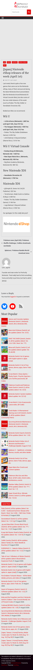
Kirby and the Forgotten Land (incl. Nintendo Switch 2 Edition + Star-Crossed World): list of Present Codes (16, 599)
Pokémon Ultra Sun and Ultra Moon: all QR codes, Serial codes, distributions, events (19, 478)
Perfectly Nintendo (16, 663)
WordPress (4, 665)
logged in (13, 297)
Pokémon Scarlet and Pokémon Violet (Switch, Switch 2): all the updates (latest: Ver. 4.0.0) (19, 387)
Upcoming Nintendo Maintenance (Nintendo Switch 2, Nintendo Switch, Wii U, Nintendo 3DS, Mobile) (16, 613)
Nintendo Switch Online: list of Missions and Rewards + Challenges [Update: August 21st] (20, 443)
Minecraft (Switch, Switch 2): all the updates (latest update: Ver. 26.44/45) (19, 350)
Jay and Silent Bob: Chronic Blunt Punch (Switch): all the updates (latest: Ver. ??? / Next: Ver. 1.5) (15, 527)
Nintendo (14, 62)
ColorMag (16, 665)
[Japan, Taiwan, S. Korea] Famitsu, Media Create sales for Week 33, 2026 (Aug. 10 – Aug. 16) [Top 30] (15, 635)
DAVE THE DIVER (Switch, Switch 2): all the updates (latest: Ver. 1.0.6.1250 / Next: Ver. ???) (19, 341)
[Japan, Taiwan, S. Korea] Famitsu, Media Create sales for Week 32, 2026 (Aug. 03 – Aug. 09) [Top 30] (15, 643)
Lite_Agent (14, 80)
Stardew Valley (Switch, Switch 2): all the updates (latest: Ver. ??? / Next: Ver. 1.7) (20, 487)
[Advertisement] (16, 36)
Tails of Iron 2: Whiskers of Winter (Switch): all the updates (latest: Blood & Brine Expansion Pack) (15, 558)
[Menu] (2, 18)
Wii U (5, 65)
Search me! (29, 12)
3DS (4, 62)
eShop (8, 62)
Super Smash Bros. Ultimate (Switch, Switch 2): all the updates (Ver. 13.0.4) (20, 495)
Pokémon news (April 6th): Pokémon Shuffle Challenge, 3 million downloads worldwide (17, 243)
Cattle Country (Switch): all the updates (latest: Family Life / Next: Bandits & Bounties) (14, 542)
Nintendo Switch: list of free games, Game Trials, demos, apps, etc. (20, 461)
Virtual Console (23, 62)
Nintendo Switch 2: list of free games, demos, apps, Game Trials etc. (20, 367)
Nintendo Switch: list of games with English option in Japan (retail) (19, 358)
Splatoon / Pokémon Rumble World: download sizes (17, 251)
